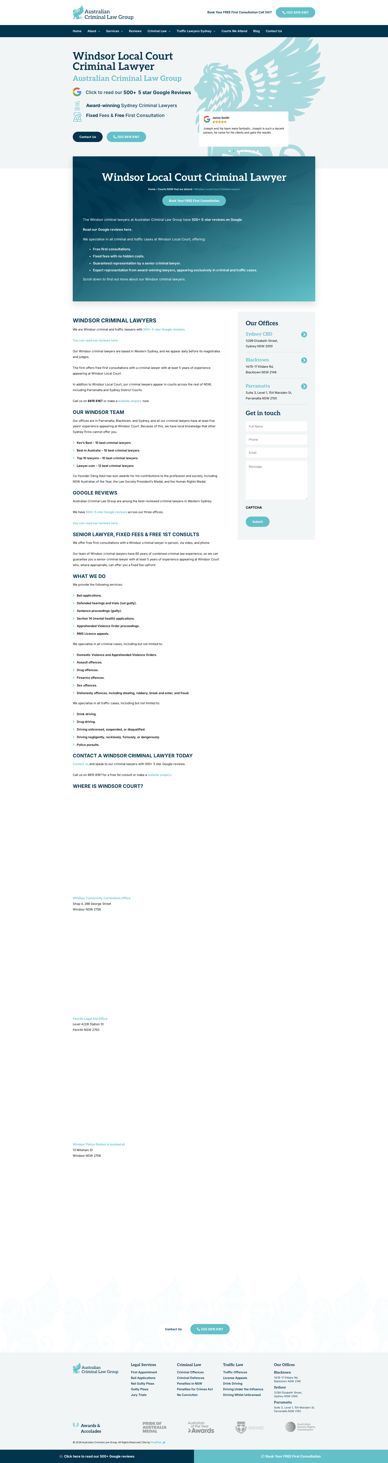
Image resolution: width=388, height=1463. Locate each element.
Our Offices (284, 1365)
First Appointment (144, 1372)
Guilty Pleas (139, 1389)
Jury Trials (139, 1395)
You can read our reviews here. (96, 340)
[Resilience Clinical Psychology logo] (95, 1368)
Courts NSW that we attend (175, 189)
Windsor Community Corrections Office (102, 898)
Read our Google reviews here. (107, 229)
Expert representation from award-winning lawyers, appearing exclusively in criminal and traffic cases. (175, 270)
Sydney (280, 1387)
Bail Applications (143, 1378)
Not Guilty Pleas (142, 1383)
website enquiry (130, 401)
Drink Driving (232, 1383)
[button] (98, 31)
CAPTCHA (254, 507)
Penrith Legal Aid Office (90, 1019)
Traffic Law (233, 1365)
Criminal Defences (190, 1378)
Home (152, 189)
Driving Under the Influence (243, 1389)
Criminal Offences (190, 1372)
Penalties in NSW (189, 1383)
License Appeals (235, 1378)
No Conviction (187, 1395)
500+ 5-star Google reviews (163, 329)
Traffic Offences (235, 1372)
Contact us (81, 764)
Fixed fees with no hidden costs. (118, 256)
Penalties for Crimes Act (195, 1389)
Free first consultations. (112, 249)
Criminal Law (189, 1365)
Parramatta (283, 1402)
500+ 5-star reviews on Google (217, 220)
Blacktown (282, 1372)
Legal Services (143, 1365)
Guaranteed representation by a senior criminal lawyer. (137, 263)
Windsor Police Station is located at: (99, 1144)
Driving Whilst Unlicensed (242, 1395)
